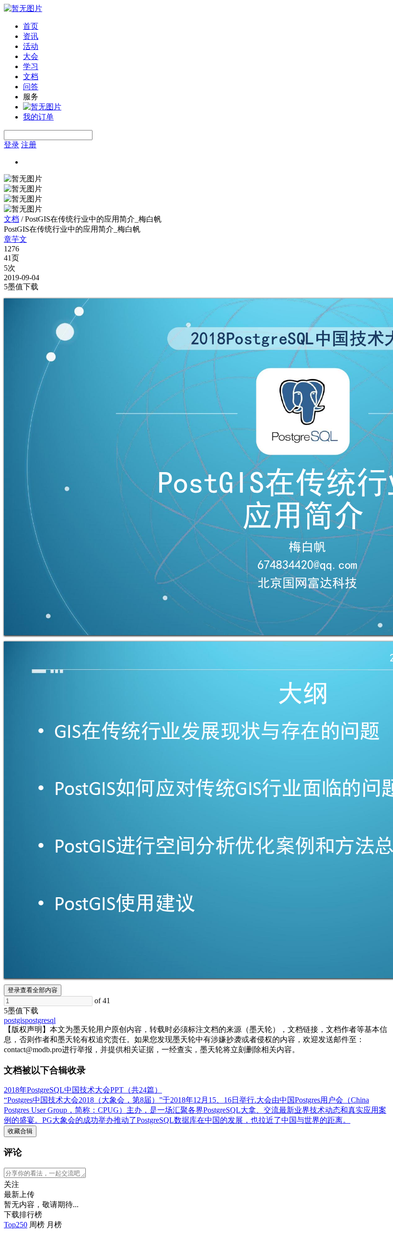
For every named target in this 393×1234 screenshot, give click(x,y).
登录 (11, 145)
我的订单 (38, 117)
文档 (30, 76)
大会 (30, 56)
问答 (30, 87)
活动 (30, 46)
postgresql (40, 1020)
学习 (30, 66)
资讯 (30, 36)
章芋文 (15, 239)
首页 (30, 26)
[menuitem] (206, 27)
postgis (14, 1020)
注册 (28, 145)
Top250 (15, 1225)
